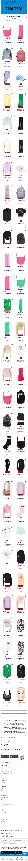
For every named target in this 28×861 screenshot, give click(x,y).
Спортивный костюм (21, 431)
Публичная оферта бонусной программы (8, 831)
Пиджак (7, 682)
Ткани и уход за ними (6, 799)
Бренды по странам (5, 802)
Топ (7, 43)
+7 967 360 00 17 (17, 749)
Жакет (7, 226)
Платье (7, 294)
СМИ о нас (3, 812)
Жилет (21, 591)
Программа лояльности (6, 773)
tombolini (9, 849)
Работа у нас (4, 819)
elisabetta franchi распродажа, (13, 848)
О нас (2, 810)
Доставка (3, 790)
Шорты (20, 545)
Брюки (21, 43)
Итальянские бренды (6, 804)
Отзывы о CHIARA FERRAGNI (8, 737)
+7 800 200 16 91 (6, 749)
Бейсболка (21, 89)
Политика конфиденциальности (7, 830)
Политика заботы (5, 823)
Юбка (7, 89)
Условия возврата (5, 793)
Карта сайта (8, 833)
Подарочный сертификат (7, 778)
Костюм (20, 477)
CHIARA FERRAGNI (7, 42)
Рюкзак (20, 66)
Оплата (2, 788)
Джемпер (7, 180)
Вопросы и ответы (5, 795)
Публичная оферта (18, 830)
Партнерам (3, 782)
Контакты (3, 821)
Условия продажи (21, 831)
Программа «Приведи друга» (8, 775)
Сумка (7, 705)
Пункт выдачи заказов (6, 814)
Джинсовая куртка (7, 66)
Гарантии (2, 833)
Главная (2, 741)
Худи (7, 249)
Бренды (6, 741)
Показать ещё (14, 712)
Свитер (7, 157)
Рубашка (7, 134)
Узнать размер (4, 797)
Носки (7, 454)
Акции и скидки (4, 780)
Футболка (21, 226)
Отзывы (2, 817)
